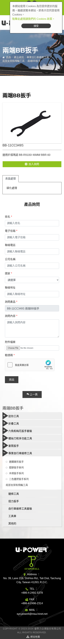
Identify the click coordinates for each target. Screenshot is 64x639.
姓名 (7, 216)
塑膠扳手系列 (16, 467)
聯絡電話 (10, 245)
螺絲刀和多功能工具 (20, 438)
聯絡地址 (10, 287)
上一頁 (33, 394)
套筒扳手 (13, 445)
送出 (11, 379)
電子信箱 (10, 230)
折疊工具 (13, 423)
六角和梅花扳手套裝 (20, 431)
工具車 (12, 516)
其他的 (12, 523)
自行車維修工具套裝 (20, 508)
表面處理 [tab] (10, 178)
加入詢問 (34, 164)
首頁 (8, 57)
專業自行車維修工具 (38, 57)
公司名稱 (10, 259)
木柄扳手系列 (16, 473)
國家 (7, 273)
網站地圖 (35, 636)
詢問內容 (10, 316)
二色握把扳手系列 (19, 479)
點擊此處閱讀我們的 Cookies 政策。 (33, 18)
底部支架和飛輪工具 (13, 61)
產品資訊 (19, 57)
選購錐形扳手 (16, 461)
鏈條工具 (13, 493)
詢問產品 (10, 301)
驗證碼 (9, 355)
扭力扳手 (13, 501)
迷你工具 (13, 416)
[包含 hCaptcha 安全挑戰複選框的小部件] (29, 365)
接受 (36, 25)
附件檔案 (10, 342)
